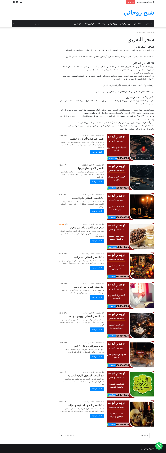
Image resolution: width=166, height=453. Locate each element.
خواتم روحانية (89, 24)
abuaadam (98, 135)
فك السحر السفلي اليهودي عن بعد (86, 316)
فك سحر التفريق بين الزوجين (89, 286)
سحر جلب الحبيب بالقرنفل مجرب (87, 227)
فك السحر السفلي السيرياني (89, 257)
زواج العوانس (112, 24)
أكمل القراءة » (97, 152)
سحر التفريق (149, 50)
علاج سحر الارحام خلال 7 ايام (89, 345)
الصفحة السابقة (143, 436)
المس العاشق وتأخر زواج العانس (87, 138)
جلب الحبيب (148, 24)
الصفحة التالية (69, 436)
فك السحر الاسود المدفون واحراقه (86, 405)
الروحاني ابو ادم (125, 24)
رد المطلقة (101, 24)
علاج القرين (78, 24)
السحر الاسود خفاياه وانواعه (89, 168)
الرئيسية (150, 32)
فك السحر (137, 24)
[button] (159, 446)
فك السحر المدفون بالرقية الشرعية (86, 375)
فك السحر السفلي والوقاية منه (88, 197)
